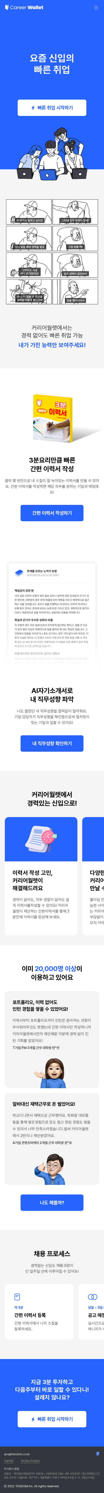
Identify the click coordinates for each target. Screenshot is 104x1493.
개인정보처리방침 (30, 1461)
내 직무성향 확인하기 (52, 743)
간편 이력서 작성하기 (52, 513)
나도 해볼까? (52, 1203)
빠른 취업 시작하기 (55, 108)
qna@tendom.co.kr (17, 1454)
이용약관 (9, 1461)
